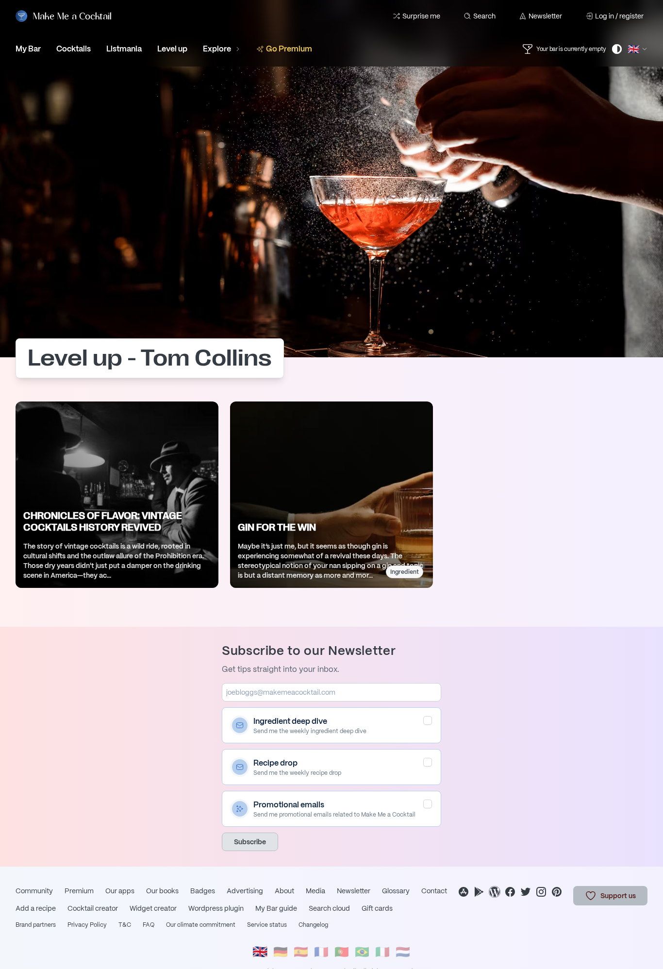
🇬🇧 (260, 952)
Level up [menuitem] (172, 49)
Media (315, 890)
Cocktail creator (92, 908)
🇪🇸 (301, 951)
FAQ (148, 925)
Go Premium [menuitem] (289, 49)
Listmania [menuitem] (124, 49)
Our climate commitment (200, 925)
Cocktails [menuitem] (73, 49)
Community (34, 890)
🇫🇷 (321, 951)
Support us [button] (618, 895)
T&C (124, 925)
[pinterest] (557, 892)
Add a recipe (36, 908)
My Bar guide (276, 908)
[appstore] (463, 892)
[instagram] (541, 892)
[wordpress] (494, 892)
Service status (267, 925)
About (284, 890)
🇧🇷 (362, 951)
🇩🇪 (280, 951)
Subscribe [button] (250, 841)
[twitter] (525, 892)
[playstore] (479, 892)
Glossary (396, 890)
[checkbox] (427, 720)
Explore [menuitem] (217, 49)
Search (484, 16)
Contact (434, 890)
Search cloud (329, 908)
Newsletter (545, 16)
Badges (202, 890)
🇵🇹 (341, 951)
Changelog (313, 925)
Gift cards (377, 908)
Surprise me (421, 16)
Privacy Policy (87, 925)
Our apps (119, 890)
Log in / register (619, 16)
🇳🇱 (403, 951)
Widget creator (153, 908)
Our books (162, 890)
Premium (79, 890)
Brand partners (36, 925)
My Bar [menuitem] (28, 49)
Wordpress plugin (216, 908)
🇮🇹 (382, 951)
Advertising (245, 890)
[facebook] (510, 892)
